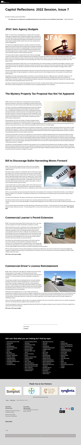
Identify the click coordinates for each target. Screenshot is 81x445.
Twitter (62, 359)
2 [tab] (34, 397)
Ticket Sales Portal (65, 358)
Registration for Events (66, 349)
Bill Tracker (9, 352)
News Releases (46, 368)
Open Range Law (47, 372)
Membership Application (48, 359)
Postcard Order (64, 343)
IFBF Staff (45, 343)
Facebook (27, 359)
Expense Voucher (29, 358)
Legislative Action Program (49, 347)
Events (26, 355)
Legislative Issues (47, 349)
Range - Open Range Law (67, 346)
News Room (45, 370)
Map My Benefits (46, 355)
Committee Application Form (13, 361)
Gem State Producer (29, 362)
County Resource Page (30, 344)
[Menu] (79, 2)
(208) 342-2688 (26, 408)
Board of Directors (11, 353)
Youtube (62, 367)
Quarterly (63, 347)
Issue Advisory (46, 346)
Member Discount (47, 358)
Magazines (45, 353)
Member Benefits (46, 356)
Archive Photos (10, 349)
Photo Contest (46, 373)
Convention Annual (11, 364)
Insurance (45, 344)
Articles (8, 350)
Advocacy (9, 344)
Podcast (62, 341)
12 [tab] (47, 397)
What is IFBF (64, 362)
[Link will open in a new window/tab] (13, 391)
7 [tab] (41, 397)
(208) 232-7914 (8, 408)
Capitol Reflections (11, 358)
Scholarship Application (66, 350)
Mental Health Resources (48, 361)
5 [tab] (38, 397)
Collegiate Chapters (11, 359)
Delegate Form (28, 346)
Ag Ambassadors (10, 346)
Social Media (64, 353)
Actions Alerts (10, 343)
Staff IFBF (63, 356)
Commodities (10, 362)
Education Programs (29, 353)
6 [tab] (39, 397)
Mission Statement (47, 362)
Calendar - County (11, 356)
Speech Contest (64, 355)
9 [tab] (43, 397)
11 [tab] (46, 397)
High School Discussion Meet (31, 364)
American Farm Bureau (12, 347)
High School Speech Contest (31, 365)
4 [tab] (37, 397)
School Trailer (64, 352)
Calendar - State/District (12, 355)
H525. (19, 254)
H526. (19, 308)
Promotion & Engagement (66, 344)
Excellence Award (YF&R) (30, 356)
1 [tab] (33, 397)
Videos (62, 361)
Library (44, 350)
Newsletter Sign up (47, 367)
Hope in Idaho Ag (28, 367)
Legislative (25, 328)
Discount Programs (29, 347)
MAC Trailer (45, 352)
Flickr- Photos (28, 361)
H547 (6, 208)
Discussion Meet (28, 349)
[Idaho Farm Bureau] (5, 2)
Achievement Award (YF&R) (13, 341)
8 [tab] (42, 397)
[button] (40, 435)
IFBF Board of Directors (48, 341)
